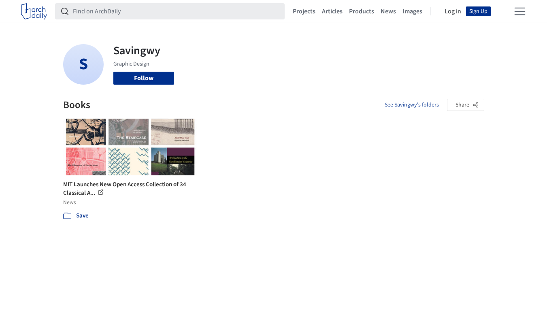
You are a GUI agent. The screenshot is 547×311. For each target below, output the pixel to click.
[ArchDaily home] (34, 11)
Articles (332, 11)
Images (412, 11)
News (388, 11)
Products (361, 11)
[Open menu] (519, 11)
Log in (453, 11)
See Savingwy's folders (412, 105)
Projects (304, 11)
